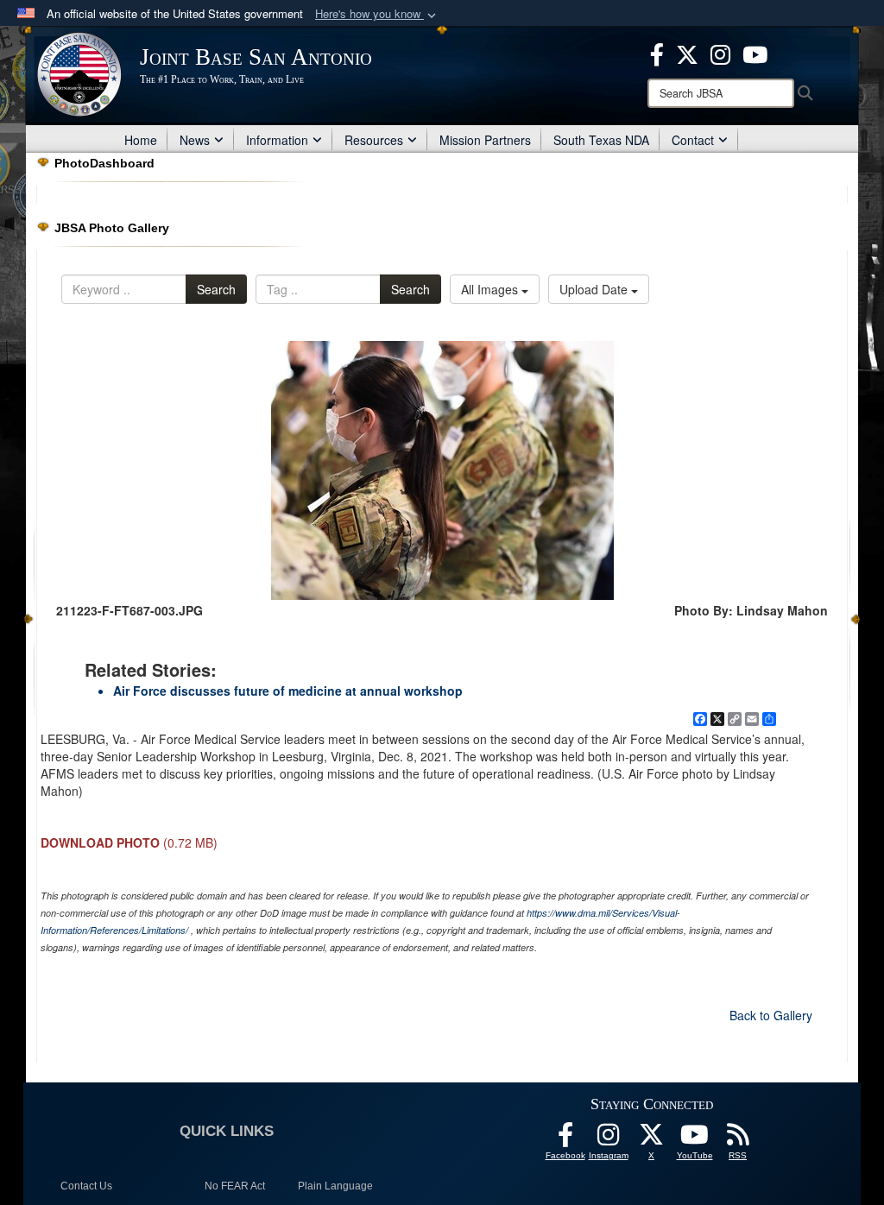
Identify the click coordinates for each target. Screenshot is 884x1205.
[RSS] (738, 1139)
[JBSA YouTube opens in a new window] (754, 52)
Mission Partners (485, 139)
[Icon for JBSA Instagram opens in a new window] (720, 52)
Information (277, 139)
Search (216, 289)
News (195, 139)
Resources (373, 139)
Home (140, 139)
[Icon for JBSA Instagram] (608, 1139)
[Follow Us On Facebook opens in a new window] (565, 1139)
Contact (693, 139)
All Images (491, 289)
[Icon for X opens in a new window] (687, 52)
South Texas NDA (601, 139)
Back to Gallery (770, 1015)
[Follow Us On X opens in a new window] (651, 1139)
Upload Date (595, 289)
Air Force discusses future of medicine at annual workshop (288, 690)
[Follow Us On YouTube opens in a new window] (695, 1139)
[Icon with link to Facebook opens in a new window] (657, 52)
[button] (377, 14)
